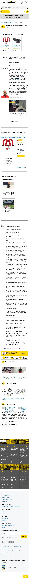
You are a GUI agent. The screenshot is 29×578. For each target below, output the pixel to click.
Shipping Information (7, 499)
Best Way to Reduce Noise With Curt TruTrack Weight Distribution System (10, 409)
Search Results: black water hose (14, 323)
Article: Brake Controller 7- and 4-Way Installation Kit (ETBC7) (15, 343)
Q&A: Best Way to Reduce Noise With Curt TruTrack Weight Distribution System (16, 265)
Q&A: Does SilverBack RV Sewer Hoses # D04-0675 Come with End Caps (16, 269)
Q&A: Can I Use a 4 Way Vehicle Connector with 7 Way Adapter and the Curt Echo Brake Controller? (16, 327)
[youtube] (12, 542)
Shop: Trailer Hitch (10, 315)
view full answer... (6, 426)
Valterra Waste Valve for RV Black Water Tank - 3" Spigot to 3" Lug (17, 46)
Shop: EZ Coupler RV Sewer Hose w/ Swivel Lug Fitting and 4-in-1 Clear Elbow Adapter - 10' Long (17, 304)
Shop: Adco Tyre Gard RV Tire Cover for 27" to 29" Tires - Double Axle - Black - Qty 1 (16, 279)
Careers (3, 520)
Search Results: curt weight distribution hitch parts (15, 235)
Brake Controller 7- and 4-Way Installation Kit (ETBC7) (7, 399)
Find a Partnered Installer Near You (10, 506)
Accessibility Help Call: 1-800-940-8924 (11, 546)
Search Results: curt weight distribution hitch (15, 239)
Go (27, 11)
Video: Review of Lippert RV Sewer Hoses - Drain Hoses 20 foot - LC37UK (16, 247)
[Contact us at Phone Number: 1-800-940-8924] (22, 3)
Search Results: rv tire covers (13, 232)
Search (3, 527)
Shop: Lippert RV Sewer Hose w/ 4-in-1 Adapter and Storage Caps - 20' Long (15, 251)
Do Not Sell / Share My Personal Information (13, 551)
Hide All (23, 353)
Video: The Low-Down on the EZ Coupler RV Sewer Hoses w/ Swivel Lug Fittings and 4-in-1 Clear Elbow (16, 292)
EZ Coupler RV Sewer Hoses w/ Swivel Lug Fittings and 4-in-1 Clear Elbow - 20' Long (6, 46)
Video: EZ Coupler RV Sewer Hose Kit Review (15, 287)
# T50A (17, 79)
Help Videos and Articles (8, 525)
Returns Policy (5, 497)
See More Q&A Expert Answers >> (10, 348)
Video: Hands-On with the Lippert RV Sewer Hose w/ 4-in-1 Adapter (17, 243)
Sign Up (3, 513)
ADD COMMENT (14, 121)
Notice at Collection (7, 553)
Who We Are (5, 518)
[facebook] (3, 542)
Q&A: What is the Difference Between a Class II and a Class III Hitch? (16, 339)
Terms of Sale (5, 555)
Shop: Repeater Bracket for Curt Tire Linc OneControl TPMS (16, 296)
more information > (21, 167)
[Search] (3, 7)
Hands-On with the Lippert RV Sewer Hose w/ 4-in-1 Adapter (7, 377)
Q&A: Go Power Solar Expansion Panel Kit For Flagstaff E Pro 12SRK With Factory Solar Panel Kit (16, 335)
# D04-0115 (22, 81)
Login (3, 511)
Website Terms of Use (7, 557)
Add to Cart (22, 156)
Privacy (3, 537)
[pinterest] (6, 542)
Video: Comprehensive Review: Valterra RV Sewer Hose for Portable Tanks (16, 283)
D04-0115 (22, 149)
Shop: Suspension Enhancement (14, 331)
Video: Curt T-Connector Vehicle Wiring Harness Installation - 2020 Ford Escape (16, 312)
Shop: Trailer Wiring (11, 308)
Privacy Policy (5, 549)
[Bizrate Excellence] (3, 567)
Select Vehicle (5, 11)
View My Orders (6, 495)
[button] (25, 372)
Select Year (14, 11)
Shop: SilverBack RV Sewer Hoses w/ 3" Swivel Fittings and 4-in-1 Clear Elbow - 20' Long (16, 256)
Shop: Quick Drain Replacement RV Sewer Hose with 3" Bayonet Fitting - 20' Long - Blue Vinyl (16, 261)
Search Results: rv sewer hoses (13, 229)
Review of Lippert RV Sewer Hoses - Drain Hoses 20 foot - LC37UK (20, 377)
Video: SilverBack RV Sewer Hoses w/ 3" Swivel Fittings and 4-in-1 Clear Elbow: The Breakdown (16, 274)
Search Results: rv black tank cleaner (15, 318)
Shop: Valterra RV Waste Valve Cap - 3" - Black (16, 300)
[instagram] (9, 542)
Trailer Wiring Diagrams (20, 398)
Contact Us (4, 501)
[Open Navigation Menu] (1, 2)
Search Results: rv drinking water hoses (16, 320)
